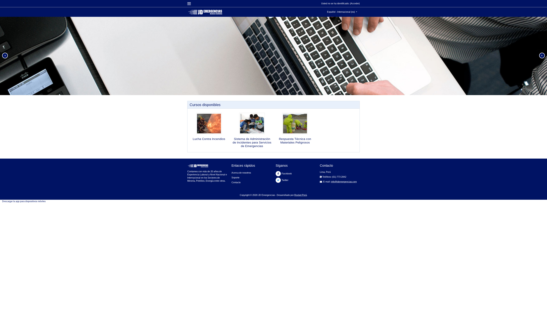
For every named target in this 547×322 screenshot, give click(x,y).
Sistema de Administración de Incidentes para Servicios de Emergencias (252, 142)
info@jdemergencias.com (344, 182)
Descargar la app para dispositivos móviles (24, 201)
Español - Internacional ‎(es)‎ (341, 12)
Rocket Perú (300, 195)
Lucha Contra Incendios (209, 139)
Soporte (235, 177)
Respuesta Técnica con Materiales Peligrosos (295, 140)
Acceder (355, 3)
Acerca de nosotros (241, 173)
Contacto (236, 182)
